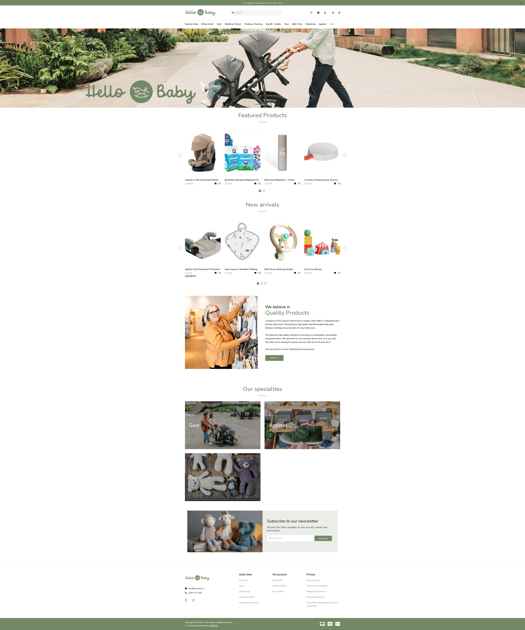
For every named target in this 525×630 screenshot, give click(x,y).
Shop (241, 585)
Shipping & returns (315, 591)
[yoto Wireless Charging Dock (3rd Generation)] (322, 152)
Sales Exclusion (247, 597)
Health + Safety (273, 24)
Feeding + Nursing (253, 24)
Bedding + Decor (233, 24)
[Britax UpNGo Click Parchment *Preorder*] (203, 242)
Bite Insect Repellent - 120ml (279, 179)
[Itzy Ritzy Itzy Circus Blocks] (322, 242)
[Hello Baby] (200, 17)
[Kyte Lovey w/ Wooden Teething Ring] (242, 242)
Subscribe (323, 538)
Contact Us (244, 591)
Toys (286, 24)
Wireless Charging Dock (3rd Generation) (325, 179)
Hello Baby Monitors (249, 602)
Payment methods (315, 597)
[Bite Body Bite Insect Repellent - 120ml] (282, 152)
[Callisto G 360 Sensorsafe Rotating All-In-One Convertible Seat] (203, 152)
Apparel (323, 24)
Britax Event (207, 24)
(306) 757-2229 (195, 592)
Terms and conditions (317, 585)
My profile (277, 580)
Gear (219, 24)
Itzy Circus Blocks (313, 269)
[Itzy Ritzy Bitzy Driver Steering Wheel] (282, 242)
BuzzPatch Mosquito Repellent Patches (244, 179)
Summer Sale (191, 24)
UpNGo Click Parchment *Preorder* (203, 269)
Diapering (310, 24)
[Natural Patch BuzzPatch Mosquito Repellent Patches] (242, 152)
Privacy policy (313, 580)
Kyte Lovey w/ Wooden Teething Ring (243, 269)
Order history (279, 585)
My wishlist (278, 591)
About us (243, 580)
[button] (260, 191)
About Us (274, 357)
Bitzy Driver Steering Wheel (279, 269)
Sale (332, 24)
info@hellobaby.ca (196, 588)
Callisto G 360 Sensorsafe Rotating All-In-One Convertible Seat (217, 179)
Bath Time (297, 24)
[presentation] (180, 155)
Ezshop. (214, 625)
